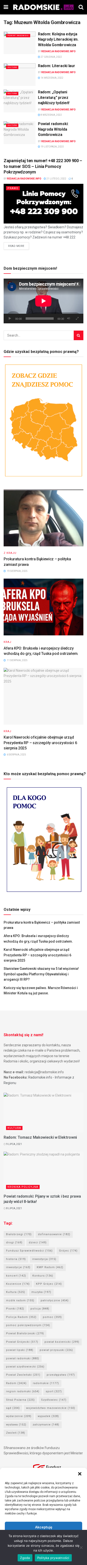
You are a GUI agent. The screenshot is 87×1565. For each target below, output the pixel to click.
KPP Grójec (49, 1283)
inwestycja (44, 1259)
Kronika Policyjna (22, 1186)
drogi (14, 1242)
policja (39, 1308)
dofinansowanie (54, 1234)
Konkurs (42, 1275)
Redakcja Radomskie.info (58, 51)
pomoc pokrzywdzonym (28, 1325)
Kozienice (18, 1283)
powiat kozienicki (61, 1341)
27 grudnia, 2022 (51, 57)
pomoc (52, 1317)
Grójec (68, 1250)
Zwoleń (15, 1432)
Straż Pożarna (20, 1399)
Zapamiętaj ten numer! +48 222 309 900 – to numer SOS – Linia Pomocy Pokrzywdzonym (43, 166)
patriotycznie (55, 1300)
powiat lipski (19, 1350)
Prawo (12, 188)
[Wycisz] (68, 318)
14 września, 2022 (51, 78)
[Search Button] (78, 335)
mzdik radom (20, 1300)
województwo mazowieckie (50, 1408)
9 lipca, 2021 (14, 1144)
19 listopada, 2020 (52, 146)
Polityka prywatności (53, 1558)
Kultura (12, 67)
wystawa (16, 1424)
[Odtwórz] (9, 318)
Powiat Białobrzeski (25, 1333)
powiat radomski (22, 1358)
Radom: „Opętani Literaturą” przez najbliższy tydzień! (53, 97)
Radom (16, 1383)
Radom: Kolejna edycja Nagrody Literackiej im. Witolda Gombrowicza (58, 39)
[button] (79, 1473)
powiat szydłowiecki (25, 1366)
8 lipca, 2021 (14, 1208)
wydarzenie (18, 1416)
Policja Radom (21, 1317)
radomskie (46, 1383)
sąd (13, 1408)
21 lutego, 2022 (56, 178)
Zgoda (25, 1558)
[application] (43, 301)
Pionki (15, 1308)
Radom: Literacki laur (56, 66)
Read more (16, 246)
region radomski (22, 1391)
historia (16, 1259)
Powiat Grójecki (22, 1341)
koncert (16, 1275)
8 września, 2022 (51, 115)
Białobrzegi (19, 1234)
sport (54, 1391)
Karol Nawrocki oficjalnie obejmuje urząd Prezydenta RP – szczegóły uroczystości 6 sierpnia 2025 (40, 742)
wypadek (48, 1416)
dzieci (38, 1242)
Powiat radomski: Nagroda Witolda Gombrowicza (53, 129)
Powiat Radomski (18, 35)
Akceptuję (43, 1527)
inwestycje (18, 1267)
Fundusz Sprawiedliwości (29, 1250)
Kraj (7, 642)
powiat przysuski (56, 1350)
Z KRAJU (10, 553)
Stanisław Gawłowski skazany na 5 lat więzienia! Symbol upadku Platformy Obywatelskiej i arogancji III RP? (41, 974)
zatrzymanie (46, 1424)
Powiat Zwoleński (23, 1374)
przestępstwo (61, 1374)
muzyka (41, 1292)
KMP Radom (50, 1267)
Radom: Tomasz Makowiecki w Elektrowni (40, 1137)
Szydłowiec (53, 1399)
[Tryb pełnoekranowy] (77, 318)
